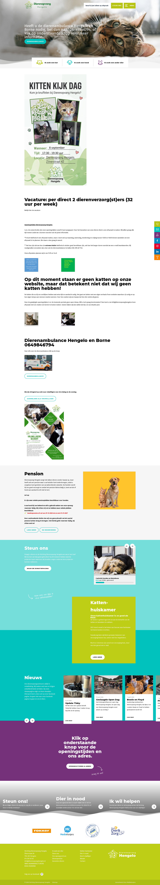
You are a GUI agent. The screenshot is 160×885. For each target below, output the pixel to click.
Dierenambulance (35, 41)
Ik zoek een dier (57, 851)
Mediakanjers (131, 882)
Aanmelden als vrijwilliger (40, 399)
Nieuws (82, 858)
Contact (82, 861)
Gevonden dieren (58, 861)
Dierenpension (57, 858)
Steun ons (55, 853)
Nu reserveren (49, 530)
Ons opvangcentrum (59, 856)
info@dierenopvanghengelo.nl (122, 302)
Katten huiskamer (86, 851)
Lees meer (31, 530)
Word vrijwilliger (85, 856)
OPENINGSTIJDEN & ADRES (80, 766)
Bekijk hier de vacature (32, 210)
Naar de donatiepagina (38, 568)
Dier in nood (84, 853)
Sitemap (54, 882)
